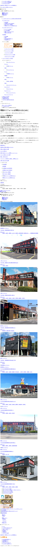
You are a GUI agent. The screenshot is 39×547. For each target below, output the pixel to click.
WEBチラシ (5, 96)
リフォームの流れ (8, 29)
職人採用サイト (5, 541)
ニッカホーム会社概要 (7, 2)
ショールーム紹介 (8, 99)
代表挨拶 (6, 22)
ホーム (3, 526)
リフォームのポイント (7, 58)
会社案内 (4, 34)
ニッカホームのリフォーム (11, 18)
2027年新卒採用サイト (9, 38)
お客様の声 (5, 98)
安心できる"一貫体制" (9, 24)
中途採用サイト (7, 39)
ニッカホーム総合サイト (7, 1)
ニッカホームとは (6, 20)
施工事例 (5, 97)
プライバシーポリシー (7, 542)
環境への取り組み (8, 32)
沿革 (5, 37)
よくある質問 (7, 30)
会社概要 (6, 36)
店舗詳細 (2, 182)
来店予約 (5, 199)
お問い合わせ (5, 12)
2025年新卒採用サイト (7, 539)
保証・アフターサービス (9, 31)
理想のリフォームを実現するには (11, 25)
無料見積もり (5, 13)
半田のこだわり (5, 529)
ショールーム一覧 (6, 3)
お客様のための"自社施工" (9, 23)
